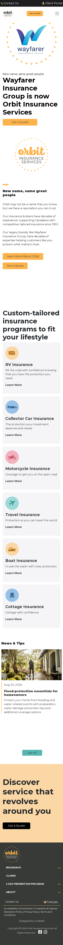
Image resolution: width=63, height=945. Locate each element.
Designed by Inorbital (31, 920)
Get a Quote (15, 265)
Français (52, 902)
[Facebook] (40, 932)
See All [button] (32, 752)
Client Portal (53, 3)
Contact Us (11, 3)
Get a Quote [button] (20, 122)
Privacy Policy (31, 912)
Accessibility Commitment (18, 908)
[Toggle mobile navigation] (57, 13)
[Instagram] (45, 932)
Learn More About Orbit (23, 256)
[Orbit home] (7, 13)
